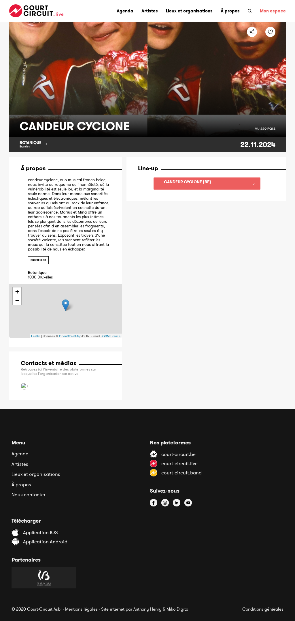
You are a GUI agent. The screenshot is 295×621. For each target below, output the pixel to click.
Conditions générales (262, 609)
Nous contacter (29, 494)
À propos (21, 484)
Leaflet (35, 336)
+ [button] (17, 291)
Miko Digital (178, 609)
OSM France (111, 336)
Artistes (20, 464)
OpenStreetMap (70, 336)
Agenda (20, 453)
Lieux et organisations (36, 474)
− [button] (17, 300)
